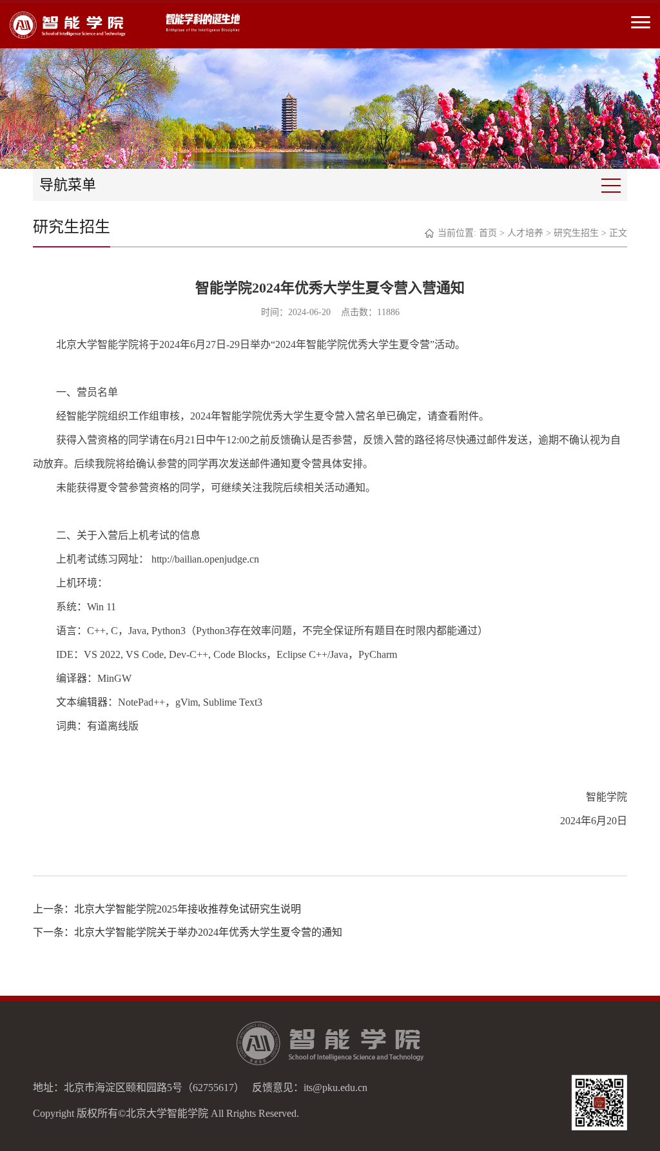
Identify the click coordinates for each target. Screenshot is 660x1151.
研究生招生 (576, 233)
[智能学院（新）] (68, 24)
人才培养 (525, 233)
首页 (488, 233)
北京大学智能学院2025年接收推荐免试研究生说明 (187, 909)
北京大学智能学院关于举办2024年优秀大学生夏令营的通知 (208, 932)
